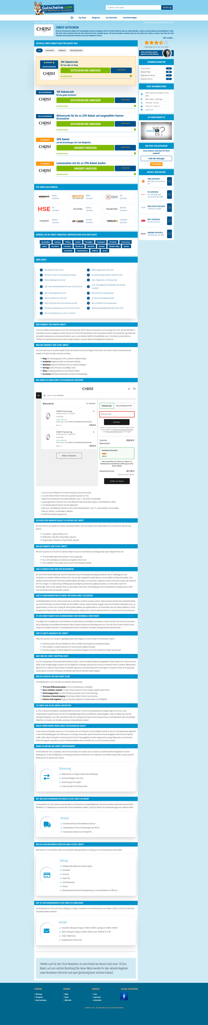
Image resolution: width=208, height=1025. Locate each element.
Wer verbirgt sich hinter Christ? (54, 270)
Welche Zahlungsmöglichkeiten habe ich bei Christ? (108, 308)
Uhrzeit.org (79, 246)
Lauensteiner (68, 251)
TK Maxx (68, 242)
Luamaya (57, 242)
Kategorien (96, 17)
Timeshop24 (101, 242)
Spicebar (126, 246)
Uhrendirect (55, 246)
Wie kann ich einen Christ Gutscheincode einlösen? (60, 275)
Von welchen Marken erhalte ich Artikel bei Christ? (107, 275)
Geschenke (161, 22)
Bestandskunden (76, 50)
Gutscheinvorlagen (130, 17)
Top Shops (82, 17)
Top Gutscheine (111, 17)
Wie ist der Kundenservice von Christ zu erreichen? (60, 313)
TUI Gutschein (153, 192)
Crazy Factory (125, 242)
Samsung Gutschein (155, 233)
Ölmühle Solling (114, 246)
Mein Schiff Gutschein (156, 206)
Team (95, 994)
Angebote (62, 50)
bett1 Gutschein (154, 219)
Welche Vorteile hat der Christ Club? (56, 298)
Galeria (44, 246)
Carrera (104, 251)
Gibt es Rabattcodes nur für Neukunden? (104, 280)
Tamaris (78, 242)
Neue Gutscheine (41, 1000)
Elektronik (68, 1000)
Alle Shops (39, 994)
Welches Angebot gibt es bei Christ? (103, 270)
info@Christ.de (149, 110)
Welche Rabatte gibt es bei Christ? (55, 280)
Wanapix (102, 246)
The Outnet (113, 242)
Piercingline (88, 242)
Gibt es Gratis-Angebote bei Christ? (55, 293)
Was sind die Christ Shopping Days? (103, 293)
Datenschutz (97, 1000)
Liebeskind (90, 246)
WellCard (95, 251)
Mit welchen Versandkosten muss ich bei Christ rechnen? (62, 308)
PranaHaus (67, 246)
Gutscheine (50, 50)
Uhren (172, 22)
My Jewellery (46, 242)
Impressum (97, 997)
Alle (39, 50)
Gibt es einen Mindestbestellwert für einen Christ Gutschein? (63, 286)
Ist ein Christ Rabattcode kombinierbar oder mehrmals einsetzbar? (108, 286)
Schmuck (167, 22)
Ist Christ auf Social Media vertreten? (103, 298)
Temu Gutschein (154, 179)
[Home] (72, 18)
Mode (66, 994)
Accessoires (154, 22)
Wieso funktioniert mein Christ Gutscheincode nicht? (61, 303)
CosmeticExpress (82, 251)
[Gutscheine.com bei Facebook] (124, 994)
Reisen (67, 997)
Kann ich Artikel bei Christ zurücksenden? (104, 303)
